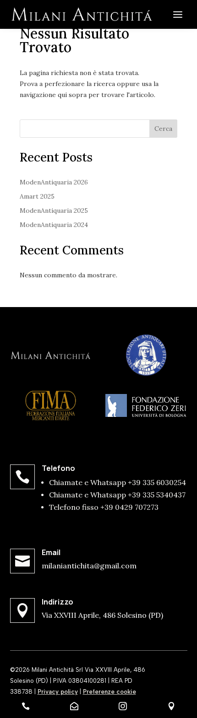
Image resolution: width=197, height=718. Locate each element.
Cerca (163, 128)
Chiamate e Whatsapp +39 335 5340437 (117, 494)
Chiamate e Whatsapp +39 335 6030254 (117, 482)
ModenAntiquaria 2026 (54, 182)
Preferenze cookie (109, 691)
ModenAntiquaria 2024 (54, 225)
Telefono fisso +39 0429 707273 (104, 507)
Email (51, 552)
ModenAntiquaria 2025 (54, 210)
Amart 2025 (37, 196)
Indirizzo (57, 602)
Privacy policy (58, 691)
